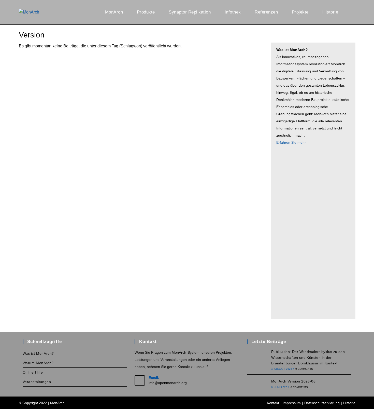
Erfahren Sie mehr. (291, 142)
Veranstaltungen (37, 382)
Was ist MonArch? (38, 353)
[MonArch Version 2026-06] (257, 383)
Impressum (292, 403)
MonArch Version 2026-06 (293, 381)
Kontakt (273, 403)
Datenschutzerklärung (322, 403)
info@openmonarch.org (168, 383)
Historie (349, 403)
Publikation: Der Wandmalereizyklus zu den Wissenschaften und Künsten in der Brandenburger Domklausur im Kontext (308, 357)
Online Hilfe (33, 372)
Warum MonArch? (38, 363)
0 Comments (304, 368)
